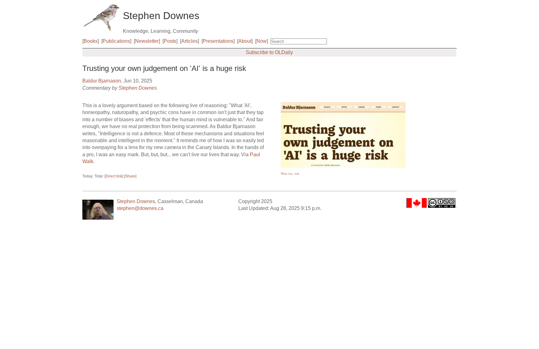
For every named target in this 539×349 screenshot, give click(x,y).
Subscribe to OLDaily (269, 52)
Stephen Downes (138, 88)
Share (130, 176)
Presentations (218, 41)
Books (91, 41)
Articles (189, 41)
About (244, 41)
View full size (290, 173)
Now (261, 41)
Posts (170, 41)
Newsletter (147, 41)
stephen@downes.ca (140, 208)
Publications (116, 41)
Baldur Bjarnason (101, 80)
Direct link (113, 176)
